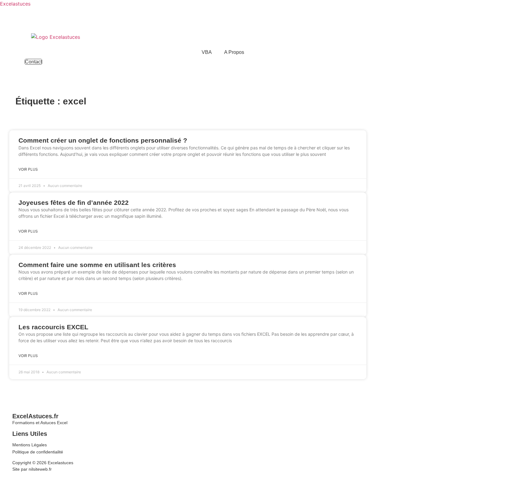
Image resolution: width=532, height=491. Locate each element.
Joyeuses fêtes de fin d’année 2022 (73, 202)
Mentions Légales (29, 444)
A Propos (234, 52)
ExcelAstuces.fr (35, 416)
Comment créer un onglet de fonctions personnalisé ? (102, 140)
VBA (207, 52)
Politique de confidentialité (37, 451)
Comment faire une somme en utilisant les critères (97, 264)
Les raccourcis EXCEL (53, 327)
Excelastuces (15, 4)
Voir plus (28, 169)
